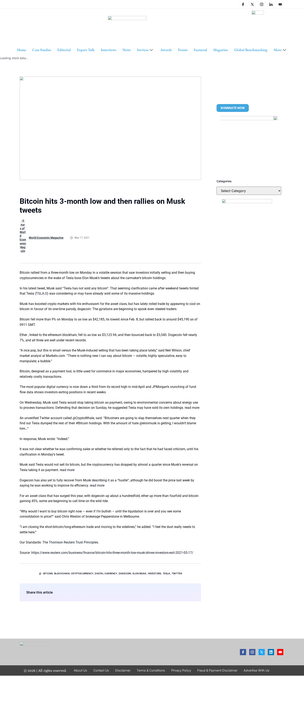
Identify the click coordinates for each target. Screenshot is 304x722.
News (126, 49)
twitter (177, 573)
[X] (252, 4)
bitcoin (48, 573)
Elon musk (139, 573)
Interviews (108, 49)
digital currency (106, 573)
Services (142, 49)
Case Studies (41, 49)
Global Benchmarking (250, 49)
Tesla (166, 573)
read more (192, 408)
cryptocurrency (82, 573)
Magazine (220, 49)
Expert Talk (86, 49)
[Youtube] (280, 652)
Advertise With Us (256, 670)
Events (183, 49)
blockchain (61, 573)
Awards (166, 49)
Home (21, 49)
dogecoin (125, 573)
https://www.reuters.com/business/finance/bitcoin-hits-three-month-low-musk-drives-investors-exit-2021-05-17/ (112, 553)
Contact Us (101, 670)
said (99, 418)
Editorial (64, 49)
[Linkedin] (271, 4)
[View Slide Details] (249, 145)
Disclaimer (122, 670)
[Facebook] (243, 4)
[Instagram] (262, 4)
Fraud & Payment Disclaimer (217, 670)
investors (154, 573)
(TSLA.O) (41, 293)
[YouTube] (280, 4)
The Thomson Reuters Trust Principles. (70, 542)
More (278, 49)
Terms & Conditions (151, 670)
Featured (200, 49)
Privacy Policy (181, 670)
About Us (80, 670)
